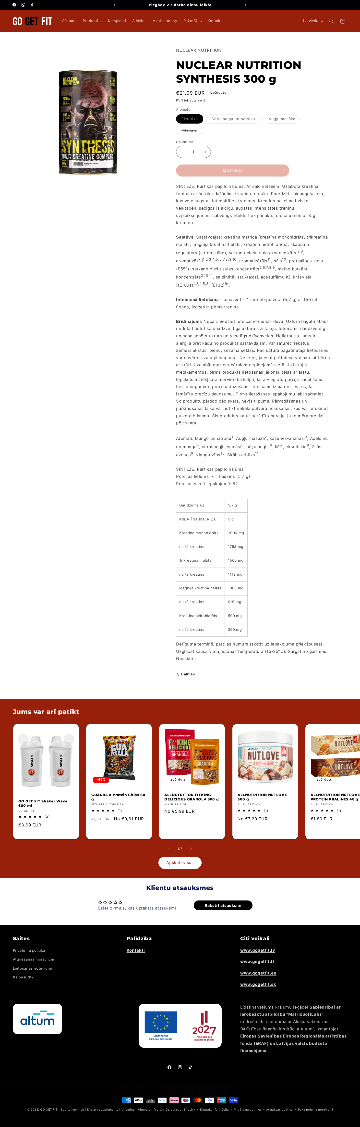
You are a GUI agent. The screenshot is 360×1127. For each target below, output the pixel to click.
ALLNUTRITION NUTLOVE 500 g (262, 797)
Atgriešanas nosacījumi (34, 959)
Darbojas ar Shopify (180, 1109)
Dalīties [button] (188, 674)
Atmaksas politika (279, 1109)
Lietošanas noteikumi (32, 968)
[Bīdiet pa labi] (191, 848)
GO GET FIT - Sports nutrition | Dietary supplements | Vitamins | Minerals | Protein (102, 1109)
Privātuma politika (29, 950)
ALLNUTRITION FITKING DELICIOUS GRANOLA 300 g (191, 797)
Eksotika (192, 120)
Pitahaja (191, 131)
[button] (92, 21)
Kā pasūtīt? (23, 977)
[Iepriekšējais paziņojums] (114, 5)
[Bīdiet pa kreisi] (169, 848)
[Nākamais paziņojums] (245, 5)
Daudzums (184, 142)
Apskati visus (180, 862)
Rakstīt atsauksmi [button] (223, 905)
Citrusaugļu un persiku (236, 120)
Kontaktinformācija (214, 1109)
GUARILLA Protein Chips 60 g (118, 797)
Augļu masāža (285, 120)
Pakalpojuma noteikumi (315, 1109)
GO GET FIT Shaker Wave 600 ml (43, 803)
